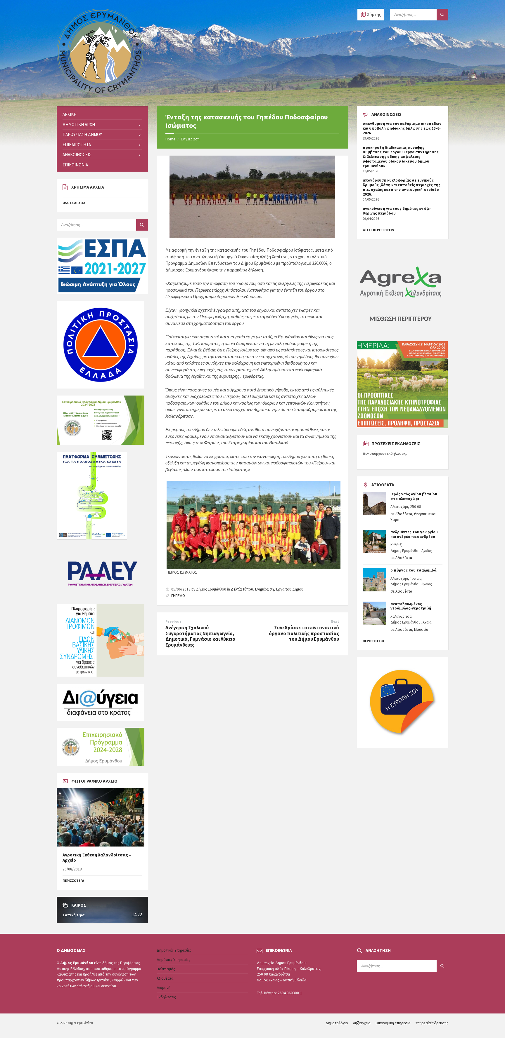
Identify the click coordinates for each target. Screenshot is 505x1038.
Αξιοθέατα (403, 513)
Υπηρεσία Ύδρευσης (431, 1022)
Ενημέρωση (190, 139)
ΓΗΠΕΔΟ (178, 595)
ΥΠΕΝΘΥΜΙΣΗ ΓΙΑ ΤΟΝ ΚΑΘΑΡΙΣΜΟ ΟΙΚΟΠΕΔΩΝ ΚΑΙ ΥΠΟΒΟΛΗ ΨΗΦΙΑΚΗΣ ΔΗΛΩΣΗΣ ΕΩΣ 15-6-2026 (402, 128)
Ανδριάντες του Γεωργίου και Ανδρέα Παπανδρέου (414, 534)
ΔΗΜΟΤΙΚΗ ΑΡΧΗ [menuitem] (79, 124)
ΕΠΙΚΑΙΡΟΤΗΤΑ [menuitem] (77, 144)
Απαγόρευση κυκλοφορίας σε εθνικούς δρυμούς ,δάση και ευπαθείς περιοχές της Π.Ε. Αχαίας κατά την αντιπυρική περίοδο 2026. (401, 187)
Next (335, 621)
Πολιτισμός (166, 968)
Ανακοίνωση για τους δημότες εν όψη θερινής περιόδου (397, 211)
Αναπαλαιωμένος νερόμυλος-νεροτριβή (410, 606)
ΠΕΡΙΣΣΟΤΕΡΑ (73, 881)
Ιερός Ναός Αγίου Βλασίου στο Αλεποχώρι (413, 496)
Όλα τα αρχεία (74, 203)
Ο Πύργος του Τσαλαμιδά (413, 570)
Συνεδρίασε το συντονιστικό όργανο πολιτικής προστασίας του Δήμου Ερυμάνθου (304, 633)
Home (170, 139)
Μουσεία (421, 629)
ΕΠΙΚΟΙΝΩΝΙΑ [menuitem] (75, 165)
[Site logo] (100, 94)
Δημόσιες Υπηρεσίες (173, 959)
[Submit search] (442, 14)
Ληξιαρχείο (362, 1022)
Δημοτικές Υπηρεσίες (174, 950)
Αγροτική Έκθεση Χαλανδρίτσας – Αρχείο (97, 857)
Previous (173, 621)
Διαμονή (163, 987)
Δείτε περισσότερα (379, 230)
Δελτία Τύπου (242, 589)
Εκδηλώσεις (166, 997)
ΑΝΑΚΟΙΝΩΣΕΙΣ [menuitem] (77, 154)
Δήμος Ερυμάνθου (211, 589)
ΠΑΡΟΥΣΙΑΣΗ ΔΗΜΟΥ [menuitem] (82, 134)
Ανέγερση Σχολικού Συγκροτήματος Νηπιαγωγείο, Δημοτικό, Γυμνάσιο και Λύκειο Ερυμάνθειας (200, 636)
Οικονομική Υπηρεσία (393, 1022)
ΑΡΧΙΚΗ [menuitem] (70, 114)
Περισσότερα (373, 641)
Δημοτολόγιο (337, 1022)
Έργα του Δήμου (289, 589)
